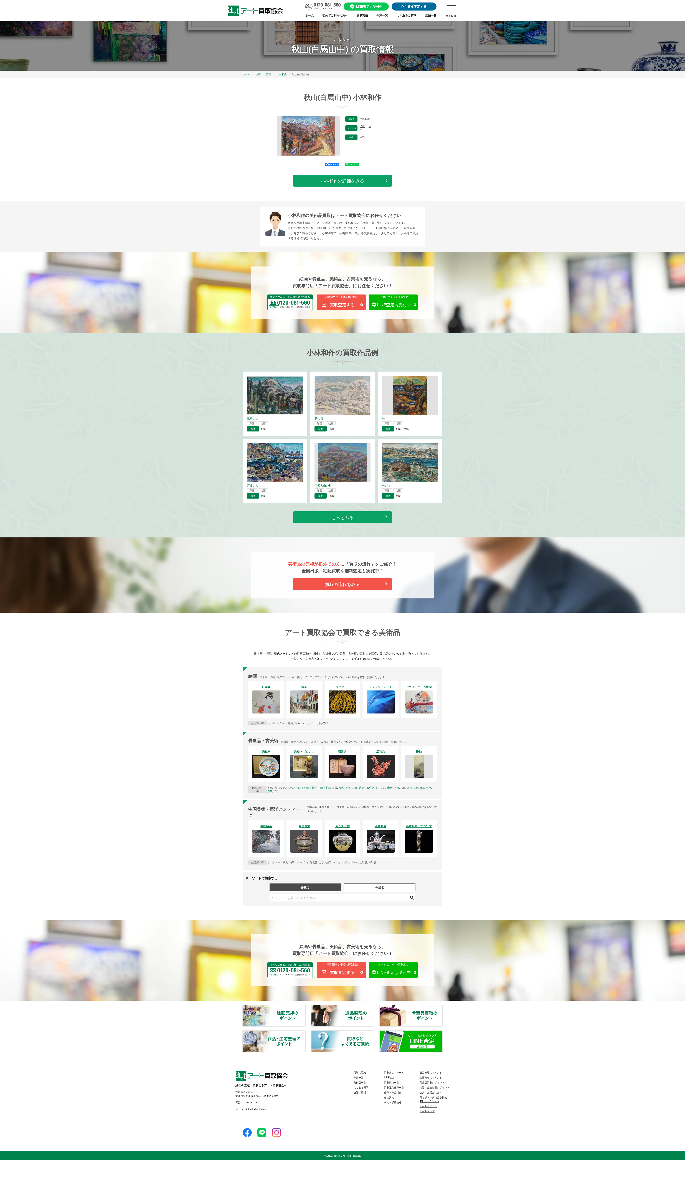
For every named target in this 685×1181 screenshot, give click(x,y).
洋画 (362, 126)
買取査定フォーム (394, 1072)
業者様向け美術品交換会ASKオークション (433, 1099)
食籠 (422, 787)
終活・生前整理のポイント (435, 1087)
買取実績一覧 (391, 1082)
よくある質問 (361, 1087)
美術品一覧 (360, 1082)
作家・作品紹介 (393, 1092)
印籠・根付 (310, 787)
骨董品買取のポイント (432, 1082)
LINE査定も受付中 (394, 305)
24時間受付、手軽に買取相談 (341, 296)
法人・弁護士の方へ (431, 1092)
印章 (276, 791)
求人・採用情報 (393, 1102)
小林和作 (365, 119)
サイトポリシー (428, 1106)
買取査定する (342, 305)
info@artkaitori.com (256, 1109)
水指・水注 (351, 787)
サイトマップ (427, 1111)
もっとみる (342, 517)
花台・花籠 (324, 787)
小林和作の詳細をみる (342, 180)
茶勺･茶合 (412, 787)
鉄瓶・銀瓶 (296, 787)
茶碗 (341, 787)
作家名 (305, 887)
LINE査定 (389, 1077)
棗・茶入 (380, 787)
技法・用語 (360, 1092)
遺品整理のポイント (431, 1072)
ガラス (430, 787)
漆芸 (269, 791)
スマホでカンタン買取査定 (393, 296)
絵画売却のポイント (431, 1077)
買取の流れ (360, 1072)
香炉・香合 (393, 787)
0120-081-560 (251, 1102)
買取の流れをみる (342, 584)
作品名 (380, 887)
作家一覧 (359, 1077)
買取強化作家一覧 (394, 1087)
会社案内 (389, 1097)
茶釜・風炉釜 (366, 787)
